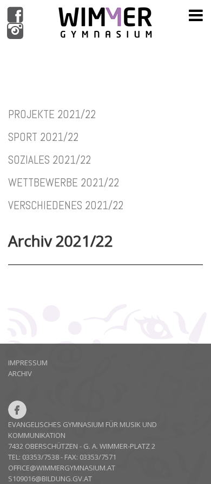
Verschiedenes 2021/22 (65, 205)
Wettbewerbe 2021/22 (63, 182)
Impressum (28, 362)
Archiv (20, 373)
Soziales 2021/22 (49, 159)
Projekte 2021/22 (52, 114)
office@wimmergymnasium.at (61, 468)
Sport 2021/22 (43, 137)
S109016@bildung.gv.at (50, 478)
